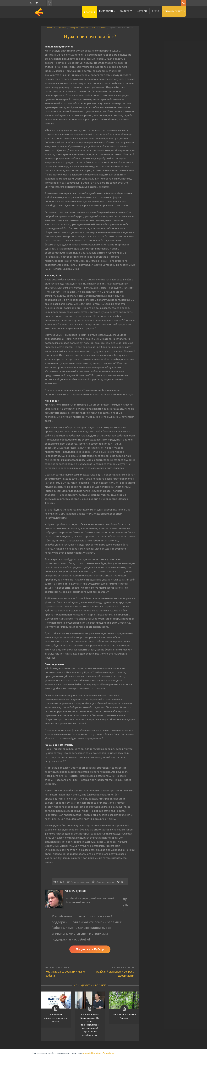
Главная (89, 12)
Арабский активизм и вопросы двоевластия (115, 973)
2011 (94, 27)
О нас (155, 11)
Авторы (142, 11)
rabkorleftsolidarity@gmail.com (98, 1052)
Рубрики (62, 27)
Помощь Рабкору (174, 11)
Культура (126, 11)
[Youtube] (31, 3)
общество (100, 882)
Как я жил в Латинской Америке (124, 1016)
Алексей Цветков (75, 891)
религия (110, 882)
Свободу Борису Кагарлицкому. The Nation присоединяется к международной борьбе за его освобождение (89, 1024)
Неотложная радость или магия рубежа (65, 973)
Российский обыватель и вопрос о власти (55, 1018)
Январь (102, 27)
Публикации (107, 11)
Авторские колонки (79, 27)
